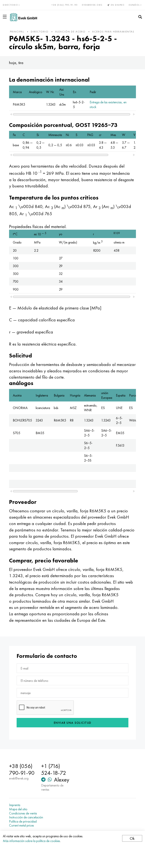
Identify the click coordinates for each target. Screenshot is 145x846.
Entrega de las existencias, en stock (108, 104)
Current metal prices (21, 825)
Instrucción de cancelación (26, 817)
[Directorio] (5, 16)
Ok (132, 838)
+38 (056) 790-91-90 (65, 4)
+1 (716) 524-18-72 (53, 769)
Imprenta (14, 805)
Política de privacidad (23, 821)
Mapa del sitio (18, 809)
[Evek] (23, 17)
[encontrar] (140, 17)
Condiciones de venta (23, 813)
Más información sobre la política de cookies (31, 841)
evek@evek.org (92, 4)
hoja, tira (16, 62)
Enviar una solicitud (72, 723)
